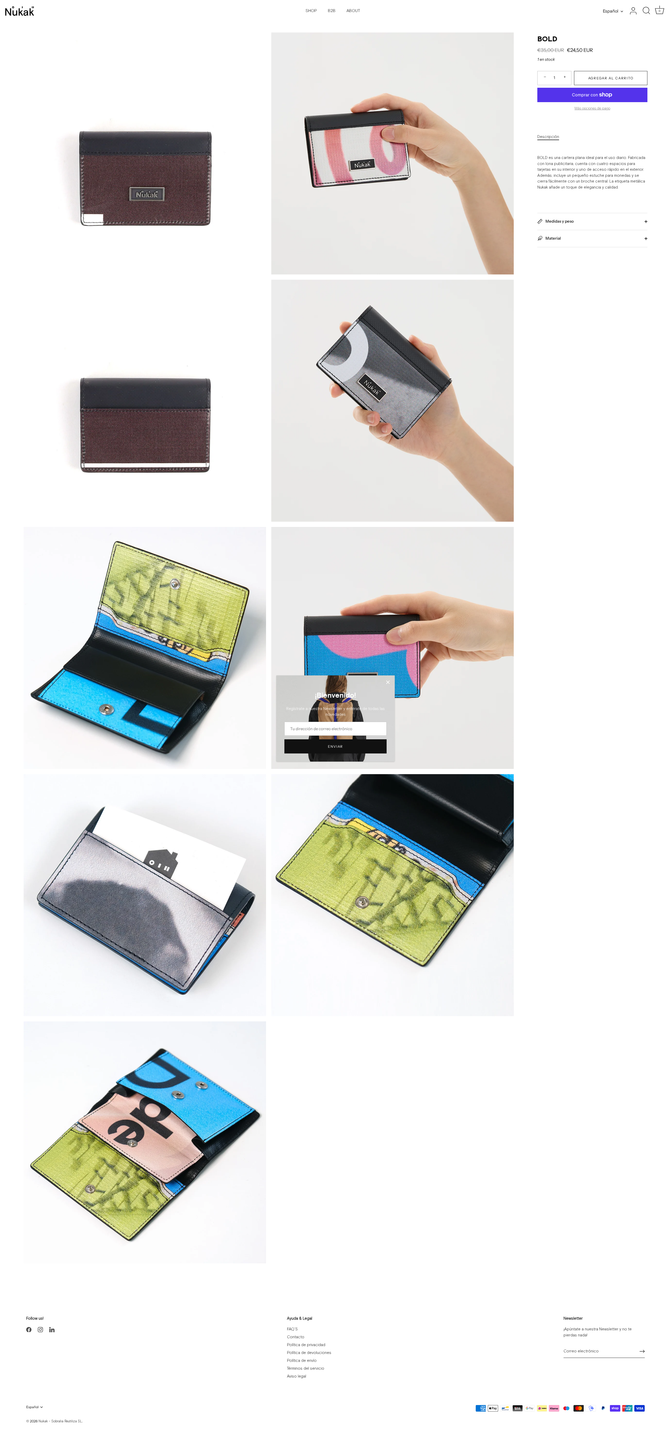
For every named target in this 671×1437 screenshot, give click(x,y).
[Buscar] (646, 11)
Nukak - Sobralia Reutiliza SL (60, 1421)
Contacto (295, 1337)
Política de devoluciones (309, 1353)
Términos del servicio (305, 1368)
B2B (332, 11)
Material (553, 238)
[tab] (550, 137)
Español (610, 11)
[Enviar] (642, 1351)
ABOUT (353, 11)
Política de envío (302, 1361)
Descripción (548, 137)
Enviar (335, 746)
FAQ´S (292, 1329)
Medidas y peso (559, 221)
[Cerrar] (388, 682)
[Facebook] (28, 1329)
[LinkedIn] (52, 1329)
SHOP (311, 11)
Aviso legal (296, 1376)
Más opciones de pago (592, 108)
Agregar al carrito (610, 78)
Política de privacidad (306, 1345)
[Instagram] (40, 1329)
